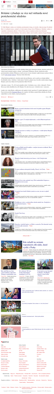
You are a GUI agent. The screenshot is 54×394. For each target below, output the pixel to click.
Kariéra (16, 387)
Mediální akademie (26, 387)
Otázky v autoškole (41, 368)
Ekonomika (17, 160)
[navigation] (2, 2)
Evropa (16, 150)
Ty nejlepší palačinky (5, 360)
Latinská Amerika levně (24, 368)
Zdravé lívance (4, 364)
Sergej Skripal (25, 100)
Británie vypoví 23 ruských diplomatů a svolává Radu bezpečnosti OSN (32, 120)
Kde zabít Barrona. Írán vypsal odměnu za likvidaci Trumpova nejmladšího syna (8, 272)
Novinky (2, 20)
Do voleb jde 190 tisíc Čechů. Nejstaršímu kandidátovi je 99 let (25, 272)
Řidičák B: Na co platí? (41, 366)
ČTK (6, 20)
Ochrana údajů (41, 387)
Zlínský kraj (17, 227)
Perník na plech (4, 370)
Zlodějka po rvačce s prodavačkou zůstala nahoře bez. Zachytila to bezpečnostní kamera (33, 203)
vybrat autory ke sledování (5, 21)
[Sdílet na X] (52, 97)
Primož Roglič (22, 354)
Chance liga (39, 346)
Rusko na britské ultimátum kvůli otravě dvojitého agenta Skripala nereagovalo (32, 109)
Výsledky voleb (4, 350)
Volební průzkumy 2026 (6, 348)
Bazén (12, 375)
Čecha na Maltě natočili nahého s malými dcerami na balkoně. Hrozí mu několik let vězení (33, 148)
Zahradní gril (24, 378)
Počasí (16, 171)
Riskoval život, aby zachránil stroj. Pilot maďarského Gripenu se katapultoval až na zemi (32, 181)
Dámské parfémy (31, 380)
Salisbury (19, 100)
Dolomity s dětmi (22, 370)
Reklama (12, 387)
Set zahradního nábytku (44, 375)
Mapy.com (13, 373)
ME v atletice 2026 (41, 352)
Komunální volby (4, 356)
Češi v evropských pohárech (44, 373)
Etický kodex (34, 387)
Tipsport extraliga (40, 350)
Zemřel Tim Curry (20, 213)
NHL (38, 356)
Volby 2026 (3, 346)
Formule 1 (39, 354)
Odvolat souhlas (48, 387)
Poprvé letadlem (22, 362)
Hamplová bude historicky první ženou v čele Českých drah (31, 158)
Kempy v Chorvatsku (23, 360)
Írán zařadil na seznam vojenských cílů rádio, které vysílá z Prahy (35, 244)
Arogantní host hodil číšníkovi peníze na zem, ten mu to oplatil (32, 191)
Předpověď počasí (20, 373)
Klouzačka (36, 375)
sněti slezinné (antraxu (10, 74)
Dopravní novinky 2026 (41, 364)
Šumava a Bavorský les (24, 364)
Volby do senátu (4, 354)
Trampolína (25, 375)
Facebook (3, 387)
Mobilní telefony (15, 380)
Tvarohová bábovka (5, 366)
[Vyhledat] (30, 2)
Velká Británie (13, 100)
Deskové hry (44, 380)
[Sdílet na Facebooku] (50, 97)
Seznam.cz (49, 1)
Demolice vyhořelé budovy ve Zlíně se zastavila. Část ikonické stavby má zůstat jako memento (33, 225)
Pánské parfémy (30, 382)
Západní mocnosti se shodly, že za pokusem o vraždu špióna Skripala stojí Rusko (33, 131)
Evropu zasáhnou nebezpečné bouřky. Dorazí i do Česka (30, 169)
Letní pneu (38, 380)
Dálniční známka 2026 (41, 362)
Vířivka (29, 378)
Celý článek (30, 255)
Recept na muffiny (5, 362)
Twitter (8, 387)
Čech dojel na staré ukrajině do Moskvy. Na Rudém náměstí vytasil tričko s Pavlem (44, 273)
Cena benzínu (34, 373)
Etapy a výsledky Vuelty (24, 348)
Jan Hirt (20, 350)
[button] (27, 50)
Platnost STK (39, 370)
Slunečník (31, 375)
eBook (44, 20)
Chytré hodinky (22, 382)
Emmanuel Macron (16, 92)
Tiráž (20, 387)
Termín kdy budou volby (6, 352)
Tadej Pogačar (22, 352)
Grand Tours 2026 (23, 356)
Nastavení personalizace (27, 388)
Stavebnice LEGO (23, 380)
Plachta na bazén (18, 375)
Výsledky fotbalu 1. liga (41, 348)
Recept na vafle (4, 368)
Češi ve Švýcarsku (23, 366)
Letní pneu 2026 (40, 360)
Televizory (50, 380)
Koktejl (16, 194)
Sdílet (49, 20)
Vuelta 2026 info (22, 346)
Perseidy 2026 (28, 373)
